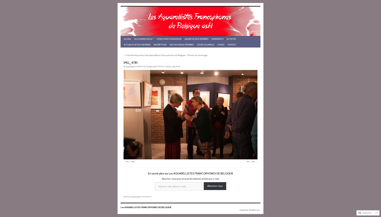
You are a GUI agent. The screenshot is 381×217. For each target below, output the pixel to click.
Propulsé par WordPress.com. (250, 210)
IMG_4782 (251, 161)
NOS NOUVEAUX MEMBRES (182, 44)
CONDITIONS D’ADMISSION (169, 39)
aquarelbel (130, 66)
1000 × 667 (170, 66)
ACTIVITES (231, 39)
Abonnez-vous (215, 186)
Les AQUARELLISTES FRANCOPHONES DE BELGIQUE (146, 207)
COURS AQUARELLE (205, 44)
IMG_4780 (130, 161)
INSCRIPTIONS (160, 44)
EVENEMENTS (217, 39)
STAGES (220, 44)
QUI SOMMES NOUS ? (144, 39)
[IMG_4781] (190, 114)
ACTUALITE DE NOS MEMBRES (137, 44)
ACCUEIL (127, 39)
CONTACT (231, 44)
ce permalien (135, 196)
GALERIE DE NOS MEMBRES (196, 39)
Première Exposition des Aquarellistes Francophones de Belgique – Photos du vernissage (165, 55)
